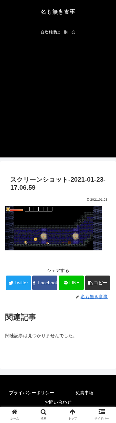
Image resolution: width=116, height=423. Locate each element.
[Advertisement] (58, 99)
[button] (98, 283)
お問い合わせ (58, 402)
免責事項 (84, 392)
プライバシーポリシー (31, 392)
